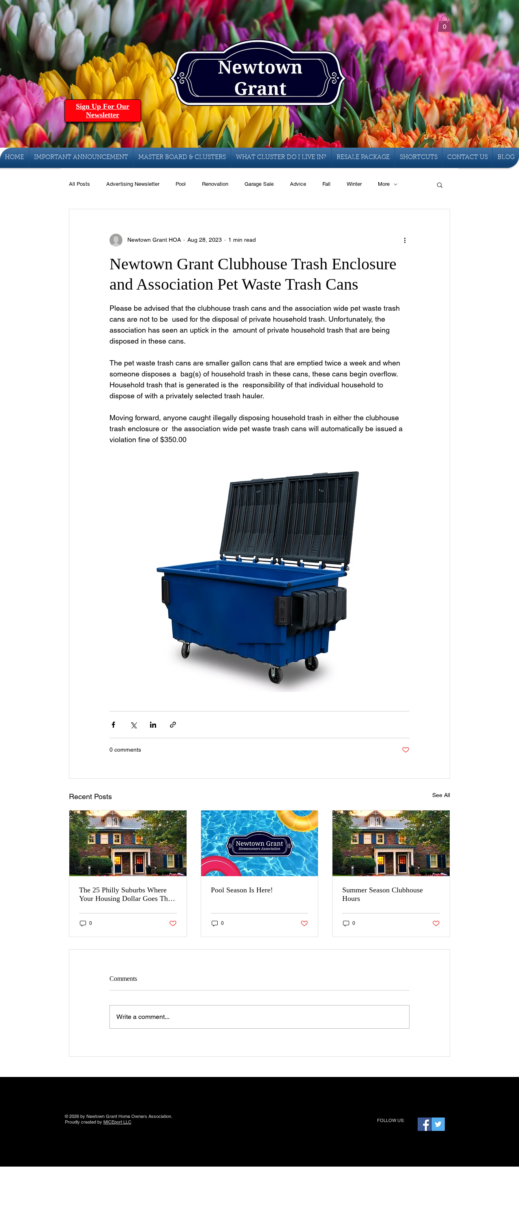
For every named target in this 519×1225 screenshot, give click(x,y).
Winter (354, 184)
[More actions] (405, 240)
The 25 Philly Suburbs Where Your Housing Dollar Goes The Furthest (125, 894)
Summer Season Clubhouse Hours (382, 894)
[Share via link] (173, 725)
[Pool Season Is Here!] (259, 843)
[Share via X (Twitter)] (133, 725)
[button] (444, 23)
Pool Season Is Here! (242, 890)
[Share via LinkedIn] (153, 725)
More (384, 184)
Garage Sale (259, 184)
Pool (181, 184)
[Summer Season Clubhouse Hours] (391, 843)
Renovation (215, 184)
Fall (326, 184)
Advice (298, 184)
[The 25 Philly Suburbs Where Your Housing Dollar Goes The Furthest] (128, 843)
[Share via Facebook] (113, 725)
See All (441, 795)
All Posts (79, 184)
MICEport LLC (117, 1122)
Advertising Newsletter (132, 184)
